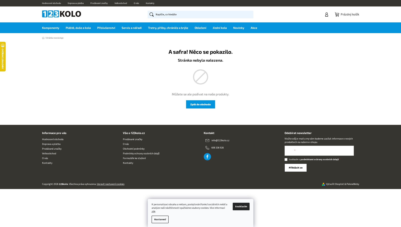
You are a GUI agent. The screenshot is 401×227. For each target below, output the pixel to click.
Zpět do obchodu (200, 104)
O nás (136, 3)
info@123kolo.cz (220, 140)
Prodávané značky (99, 3)
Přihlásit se (296, 167)
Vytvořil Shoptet (335, 184)
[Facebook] (207, 156)
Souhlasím (241, 206)
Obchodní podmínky (133, 149)
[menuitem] (52, 27)
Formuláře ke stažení (134, 158)
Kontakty (150, 3)
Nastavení (160, 219)
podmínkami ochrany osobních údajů (319, 159)
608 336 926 (217, 147)
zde (153, 211)
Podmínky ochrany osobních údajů (141, 153)
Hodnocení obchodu (51, 3)
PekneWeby (352, 184)
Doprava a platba (76, 3)
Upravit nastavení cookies (110, 184)
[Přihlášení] (327, 14)
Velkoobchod (121, 3)
